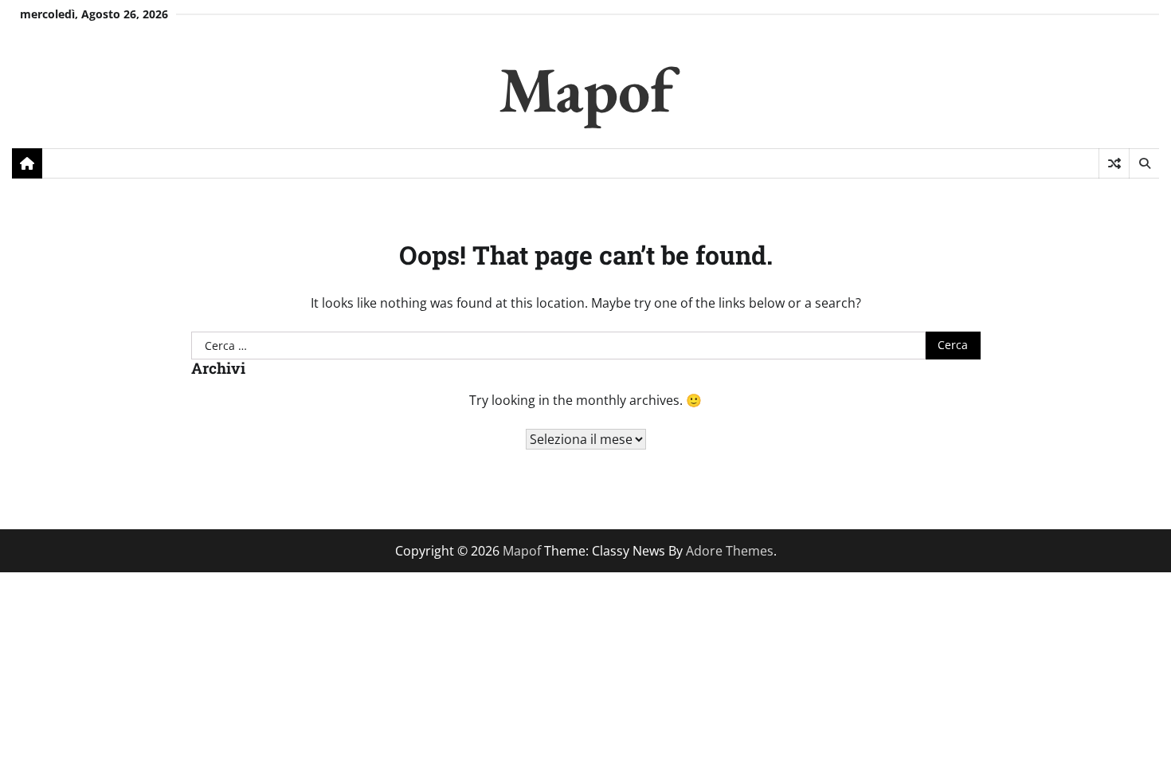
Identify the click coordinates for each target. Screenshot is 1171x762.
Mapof (586, 89)
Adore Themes (729, 551)
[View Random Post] (1114, 163)
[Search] (1144, 163)
